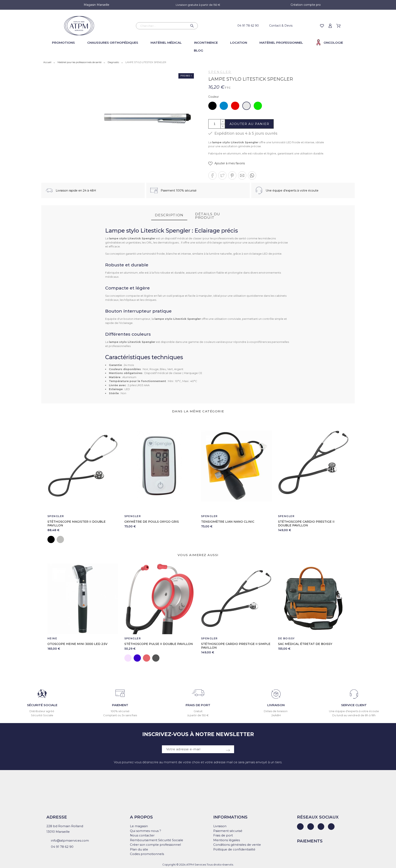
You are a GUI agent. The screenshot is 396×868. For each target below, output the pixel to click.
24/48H (276, 715)
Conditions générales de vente (237, 845)
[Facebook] (310, 826)
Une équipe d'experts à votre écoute (354, 711)
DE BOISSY (286, 638)
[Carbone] (155, 658)
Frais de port (223, 835)
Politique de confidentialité (234, 849)
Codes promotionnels (147, 854)
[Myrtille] (137, 658)
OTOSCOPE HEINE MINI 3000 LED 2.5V (77, 644)
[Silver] (60, 539)
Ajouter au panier (249, 124)
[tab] (169, 215)
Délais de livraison (276, 711)
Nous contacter (142, 835)
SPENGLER (219, 72)
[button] (226, 163)
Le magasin (139, 826)
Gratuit (198, 711)
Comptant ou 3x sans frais (120, 715)
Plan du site (139, 849)
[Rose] (128, 658)
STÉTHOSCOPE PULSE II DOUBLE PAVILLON (158, 644)
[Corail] (146, 658)
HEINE (52, 638)
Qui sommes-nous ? (145, 831)
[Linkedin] (300, 826)
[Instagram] (321, 826)
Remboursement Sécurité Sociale (156, 840)
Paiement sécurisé (227, 831)
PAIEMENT (120, 705)
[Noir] (51, 539)
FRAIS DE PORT (198, 705)
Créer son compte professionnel (155, 845)
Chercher (192, 25)
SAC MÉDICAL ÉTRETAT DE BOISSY (305, 644)
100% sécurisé (120, 711)
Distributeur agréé (42, 711)
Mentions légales (226, 840)
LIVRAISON (276, 705)
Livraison (219, 826)
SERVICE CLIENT (354, 705)
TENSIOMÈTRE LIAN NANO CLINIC (227, 521)
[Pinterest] (331, 826)
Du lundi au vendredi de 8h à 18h (354, 715)
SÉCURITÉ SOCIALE (42, 705)
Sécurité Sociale (42, 715)
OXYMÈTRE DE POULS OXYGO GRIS (151, 521)
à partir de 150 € (198, 715)
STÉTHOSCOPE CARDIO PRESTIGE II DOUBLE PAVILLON (306, 523)
